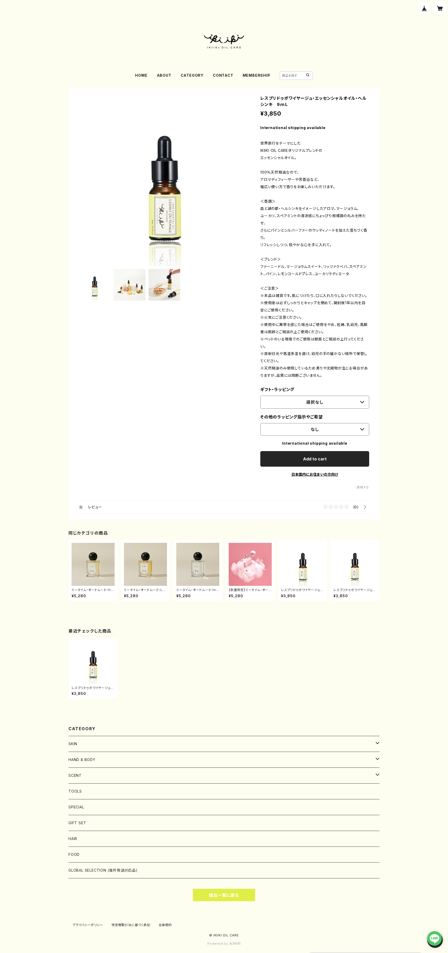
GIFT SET (77, 823)
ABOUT (164, 75)
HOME (141, 75)
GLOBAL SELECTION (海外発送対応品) (103, 870)
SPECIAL (76, 807)
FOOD (74, 854)
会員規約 (165, 925)
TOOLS (75, 791)
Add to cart (315, 458)
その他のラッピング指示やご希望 (291, 416)
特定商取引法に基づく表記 (130, 925)
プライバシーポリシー (88, 925)
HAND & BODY (83, 759)
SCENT (75, 775)
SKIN (72, 744)
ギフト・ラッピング (277, 389)
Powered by (218, 943)
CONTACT (223, 75)
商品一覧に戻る (224, 895)
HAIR (72, 838)
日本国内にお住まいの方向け (314, 474)
